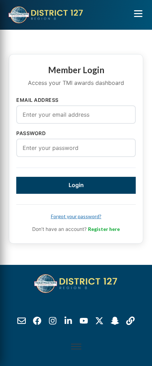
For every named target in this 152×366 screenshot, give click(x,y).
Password (31, 133)
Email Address (37, 100)
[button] (138, 13)
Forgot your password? (76, 216)
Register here (104, 229)
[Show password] (127, 148)
